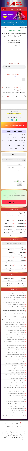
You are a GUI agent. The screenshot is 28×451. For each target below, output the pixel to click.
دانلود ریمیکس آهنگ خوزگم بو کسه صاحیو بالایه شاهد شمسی (14, 327)
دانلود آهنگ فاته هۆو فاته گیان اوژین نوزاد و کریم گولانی (14, 330)
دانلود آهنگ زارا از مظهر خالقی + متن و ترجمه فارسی (15, 418)
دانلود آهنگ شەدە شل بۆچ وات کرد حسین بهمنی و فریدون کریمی (15, 343)
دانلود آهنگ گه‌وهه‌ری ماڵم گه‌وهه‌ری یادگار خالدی (15, 384)
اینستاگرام (19, 443)
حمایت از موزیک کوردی (14, 218)
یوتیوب (13, 443)
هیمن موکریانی (21, 299)
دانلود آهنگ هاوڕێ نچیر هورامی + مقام (17, 375)
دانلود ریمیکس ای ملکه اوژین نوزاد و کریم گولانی (15, 420)
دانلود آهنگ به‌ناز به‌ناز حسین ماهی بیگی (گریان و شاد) (14, 318)
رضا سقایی (10, 274)
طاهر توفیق (22, 268)
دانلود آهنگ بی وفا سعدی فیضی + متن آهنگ (16, 355)
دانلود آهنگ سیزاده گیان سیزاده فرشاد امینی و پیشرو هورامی (15, 323)
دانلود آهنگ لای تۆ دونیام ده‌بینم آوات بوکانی (16, 366)
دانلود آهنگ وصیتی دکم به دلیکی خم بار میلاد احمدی (14, 373)
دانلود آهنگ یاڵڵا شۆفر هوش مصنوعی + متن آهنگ (15, 353)
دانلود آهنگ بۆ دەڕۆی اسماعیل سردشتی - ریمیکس (15, 338)
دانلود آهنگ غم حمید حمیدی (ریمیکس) (17, 309)
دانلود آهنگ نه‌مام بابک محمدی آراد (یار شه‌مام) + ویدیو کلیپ (14, 432)
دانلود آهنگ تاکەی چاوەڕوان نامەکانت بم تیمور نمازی (14, 340)
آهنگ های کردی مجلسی (9, 96)
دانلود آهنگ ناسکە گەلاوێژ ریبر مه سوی (17, 349)
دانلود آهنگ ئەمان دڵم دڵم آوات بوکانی (17, 388)
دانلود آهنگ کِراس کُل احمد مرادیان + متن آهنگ (15, 351)
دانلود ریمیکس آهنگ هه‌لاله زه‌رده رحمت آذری (16, 316)
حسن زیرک (22, 263)
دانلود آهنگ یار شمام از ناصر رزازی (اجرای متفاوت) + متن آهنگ (14, 358)
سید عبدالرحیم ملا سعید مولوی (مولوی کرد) (8, 295)
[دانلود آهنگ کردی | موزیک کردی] (14, 4)
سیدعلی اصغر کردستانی (20, 271)
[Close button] (27, 446)
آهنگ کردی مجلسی (23, 27)
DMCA (8, 443)
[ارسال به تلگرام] (12, 136)
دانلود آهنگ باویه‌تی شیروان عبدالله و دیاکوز (16, 409)
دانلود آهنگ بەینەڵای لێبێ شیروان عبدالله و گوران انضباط (13, 336)
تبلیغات (5, 439)
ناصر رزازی (10, 263)
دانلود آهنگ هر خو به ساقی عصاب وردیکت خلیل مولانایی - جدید (14, 404)
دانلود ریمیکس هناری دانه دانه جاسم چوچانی (16, 386)
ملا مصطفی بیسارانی (20, 302)
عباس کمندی (22, 279)
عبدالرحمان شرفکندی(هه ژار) (22, 295)
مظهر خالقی (10, 266)
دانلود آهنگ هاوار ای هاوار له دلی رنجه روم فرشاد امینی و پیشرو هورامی (14, 391)
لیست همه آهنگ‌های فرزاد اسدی (13, 141)
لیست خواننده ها (14, 256)
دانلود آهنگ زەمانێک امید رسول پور (18, 394)
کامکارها (23, 284)
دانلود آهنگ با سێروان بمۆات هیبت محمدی (16, 346)
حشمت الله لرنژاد (9, 282)
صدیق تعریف (10, 287)
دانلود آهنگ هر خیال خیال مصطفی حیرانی (17, 424)
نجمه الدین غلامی (9, 279)
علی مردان (10, 268)
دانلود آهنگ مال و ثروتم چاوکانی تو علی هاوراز (16, 311)
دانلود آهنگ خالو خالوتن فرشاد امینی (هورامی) (16, 361)
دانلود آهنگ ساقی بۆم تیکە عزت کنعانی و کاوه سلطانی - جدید (14, 414)
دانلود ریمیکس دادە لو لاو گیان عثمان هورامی (16, 363)
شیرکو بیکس (10, 299)
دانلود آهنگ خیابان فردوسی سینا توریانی (17, 407)
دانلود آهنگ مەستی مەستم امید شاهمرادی (16, 377)
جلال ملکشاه (10, 302)
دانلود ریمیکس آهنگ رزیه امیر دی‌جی (17, 397)
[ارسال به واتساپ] (16, 136)
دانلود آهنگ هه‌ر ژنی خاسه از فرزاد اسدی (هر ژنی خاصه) (14, 23)
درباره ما (16, 439)
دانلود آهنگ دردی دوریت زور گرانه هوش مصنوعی (15, 429)
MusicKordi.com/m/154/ (14, 129)
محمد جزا (23, 276)
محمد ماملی (22, 266)
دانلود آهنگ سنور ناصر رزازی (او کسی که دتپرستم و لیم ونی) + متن (15, 333)
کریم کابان (22, 274)
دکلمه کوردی (22, 251)
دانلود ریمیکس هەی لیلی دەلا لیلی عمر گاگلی (16, 370)
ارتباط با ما (11, 439)
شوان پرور (10, 271)
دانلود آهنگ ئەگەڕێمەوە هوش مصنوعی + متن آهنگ (14, 314)
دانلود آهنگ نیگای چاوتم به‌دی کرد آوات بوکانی (16, 320)
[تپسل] (0, 446)
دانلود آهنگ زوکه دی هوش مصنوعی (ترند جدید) (15, 412)
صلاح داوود (22, 287)
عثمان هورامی (9, 284)
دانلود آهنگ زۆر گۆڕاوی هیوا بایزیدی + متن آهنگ (15, 379)
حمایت (22, 439)
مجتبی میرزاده (22, 282)
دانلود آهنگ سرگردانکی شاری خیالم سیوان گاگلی (15, 368)
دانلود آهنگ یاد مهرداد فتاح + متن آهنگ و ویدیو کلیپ (14, 382)
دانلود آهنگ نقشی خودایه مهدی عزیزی (17, 422)
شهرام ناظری (10, 276)
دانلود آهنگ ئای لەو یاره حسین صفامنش (17, 399)
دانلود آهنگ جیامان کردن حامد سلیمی (17, 401)
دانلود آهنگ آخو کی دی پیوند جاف (18, 427)
